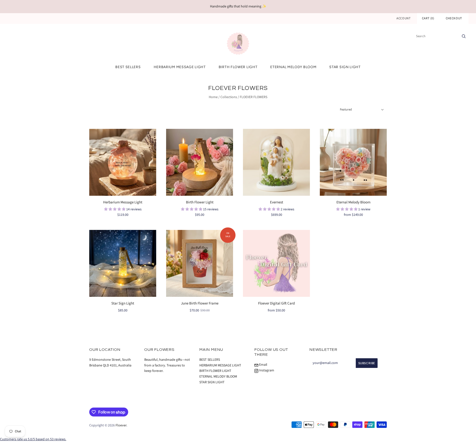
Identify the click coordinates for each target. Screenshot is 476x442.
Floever (121, 425)
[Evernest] (276, 162)
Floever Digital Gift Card (276, 303)
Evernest (276, 202)
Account (403, 18)
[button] (115, 209)
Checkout (454, 18)
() (428, 18)
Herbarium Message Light (122, 202)
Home (213, 97)
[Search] (464, 36)
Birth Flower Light (199, 202)
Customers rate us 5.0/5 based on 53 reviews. (33, 439)
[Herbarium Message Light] (122, 162)
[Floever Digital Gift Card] (276, 263)
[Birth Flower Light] (199, 162)
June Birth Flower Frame (199, 303)
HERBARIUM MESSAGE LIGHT (180, 67)
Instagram (266, 370)
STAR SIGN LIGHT (345, 67)
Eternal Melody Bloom (353, 202)
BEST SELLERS (128, 67)
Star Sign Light (122, 303)
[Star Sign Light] (122, 263)
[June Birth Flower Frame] (199, 263)
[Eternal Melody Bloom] (353, 162)
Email (262, 364)
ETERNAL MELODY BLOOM (293, 67)
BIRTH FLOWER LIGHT (238, 67)
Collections (228, 97)
